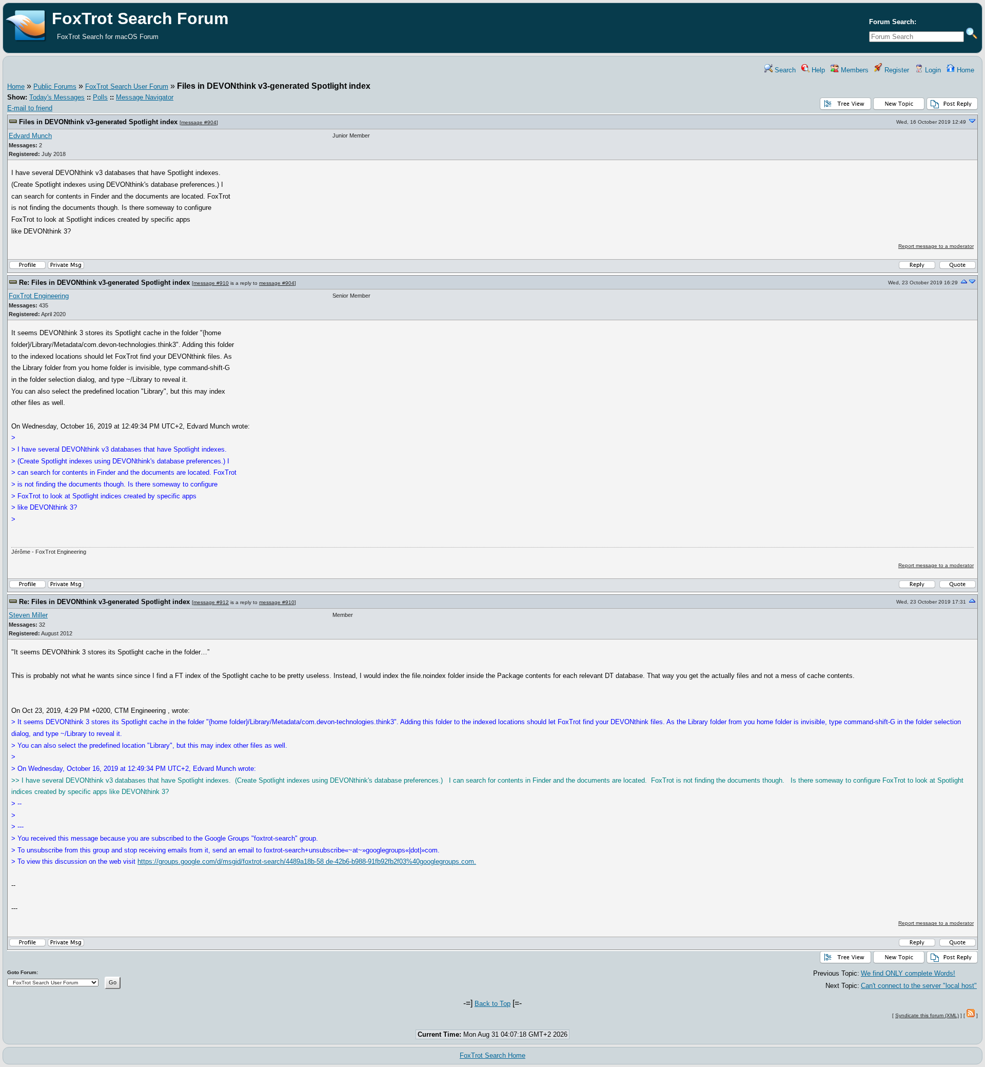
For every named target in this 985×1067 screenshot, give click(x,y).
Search (784, 70)
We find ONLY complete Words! (908, 973)
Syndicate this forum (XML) (927, 1015)
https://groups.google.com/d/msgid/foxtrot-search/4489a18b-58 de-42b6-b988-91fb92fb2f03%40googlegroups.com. (306, 861)
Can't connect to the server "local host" (919, 986)
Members (854, 70)
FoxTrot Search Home (492, 1055)
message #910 (211, 283)
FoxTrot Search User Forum (126, 86)
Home (964, 70)
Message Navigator (144, 97)
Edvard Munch (30, 136)
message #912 (211, 602)
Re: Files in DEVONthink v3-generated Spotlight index (104, 282)
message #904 (198, 122)
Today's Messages (57, 97)
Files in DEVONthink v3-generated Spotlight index (98, 122)
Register (895, 70)
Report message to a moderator (936, 246)
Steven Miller (28, 615)
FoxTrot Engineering (39, 296)
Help (817, 70)
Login (932, 70)
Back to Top (492, 1003)
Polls (100, 97)
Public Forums (54, 86)
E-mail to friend (29, 108)
